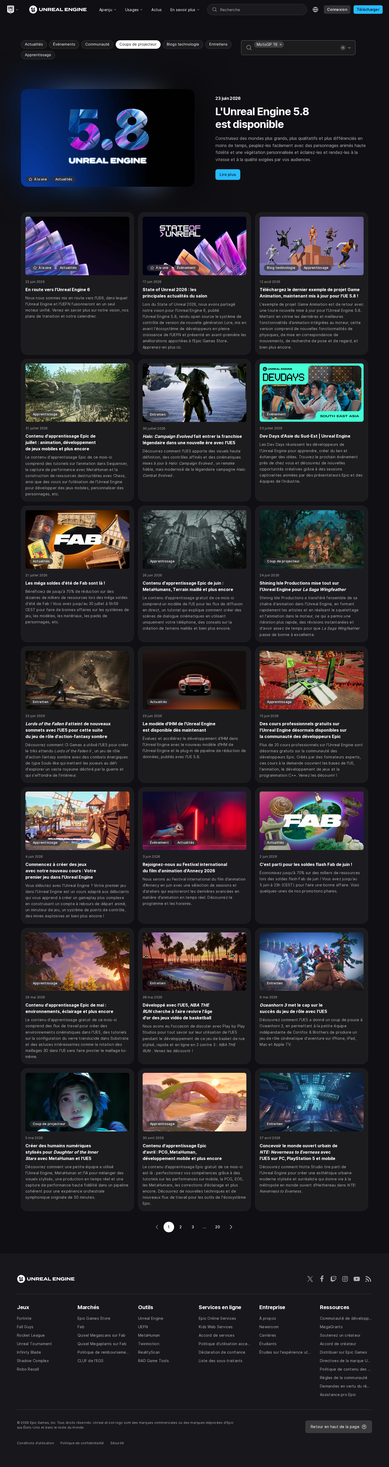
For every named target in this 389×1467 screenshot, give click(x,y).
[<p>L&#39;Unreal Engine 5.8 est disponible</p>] (194, 138)
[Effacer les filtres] (343, 47)
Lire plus (228, 174)
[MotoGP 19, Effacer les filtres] (281, 44)
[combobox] (296, 51)
